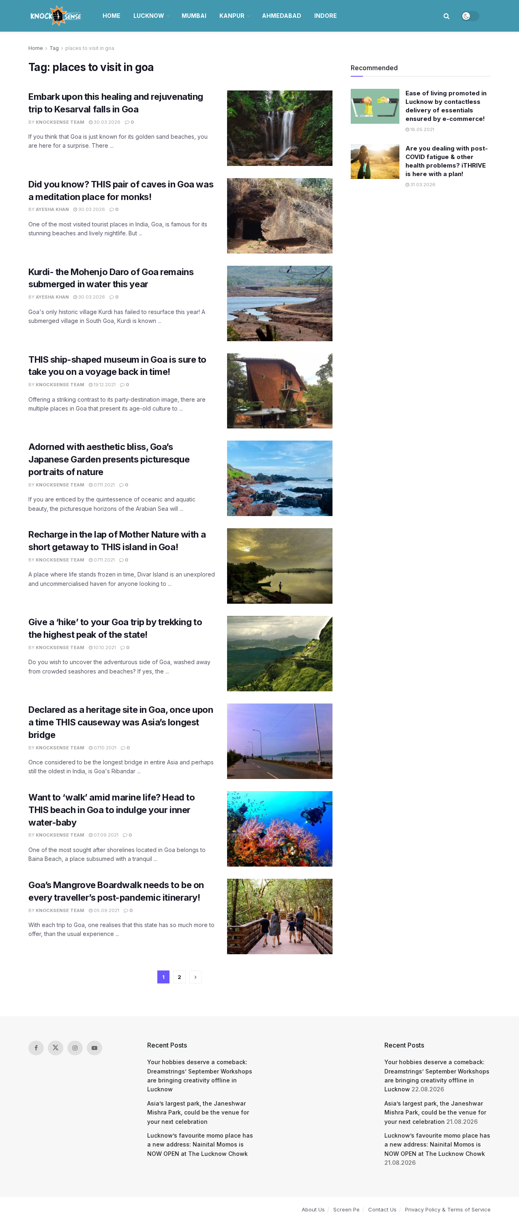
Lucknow (148, 15)
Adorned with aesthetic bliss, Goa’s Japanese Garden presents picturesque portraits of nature (108, 459)
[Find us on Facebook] (36, 1048)
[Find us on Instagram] (75, 1048)
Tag (54, 48)
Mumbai (194, 15)
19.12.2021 (104, 384)
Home (111, 15)
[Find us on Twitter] (55, 1048)
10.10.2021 (104, 647)
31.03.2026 (422, 184)
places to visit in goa (89, 48)
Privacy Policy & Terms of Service (448, 1209)
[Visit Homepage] (56, 16)
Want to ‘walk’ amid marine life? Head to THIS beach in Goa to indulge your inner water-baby (111, 810)
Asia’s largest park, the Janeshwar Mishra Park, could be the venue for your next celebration (198, 1112)
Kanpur (231, 15)
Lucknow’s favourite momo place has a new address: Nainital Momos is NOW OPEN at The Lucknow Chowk (200, 1144)
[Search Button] (447, 16)
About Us (313, 1209)
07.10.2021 (104, 748)
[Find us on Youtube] (94, 1048)
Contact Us (382, 1209)
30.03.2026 (106, 122)
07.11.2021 (103, 485)
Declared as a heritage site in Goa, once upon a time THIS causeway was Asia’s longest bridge (120, 722)
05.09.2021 (105, 910)
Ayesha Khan (52, 209)
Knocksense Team (60, 122)
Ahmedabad (281, 15)
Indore (325, 15)
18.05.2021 (421, 129)
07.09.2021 (105, 835)
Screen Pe (346, 1209)
